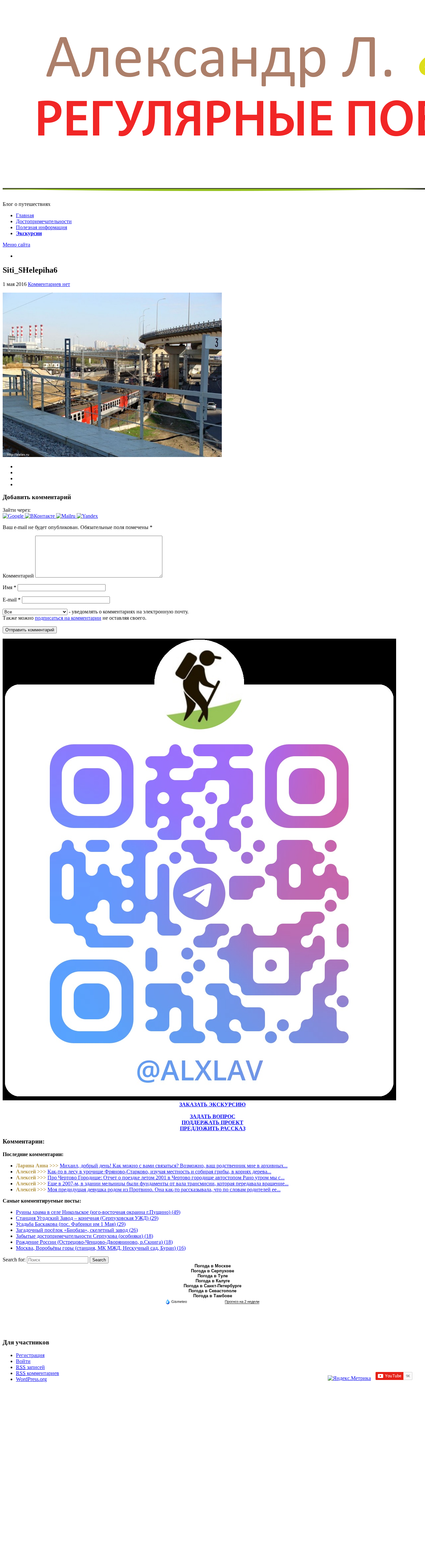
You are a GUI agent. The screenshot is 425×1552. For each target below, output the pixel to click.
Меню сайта (16, 244)
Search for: (14, 1259)
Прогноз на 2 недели (242, 1302)
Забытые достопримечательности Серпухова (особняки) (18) (84, 1236)
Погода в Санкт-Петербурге (212, 1285)
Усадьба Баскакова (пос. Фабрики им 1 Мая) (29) (71, 1224)
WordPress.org (31, 1379)
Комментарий (18, 576)
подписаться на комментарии (68, 618)
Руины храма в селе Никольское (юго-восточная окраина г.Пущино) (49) (98, 1212)
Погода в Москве (213, 1265)
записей (30, 1367)
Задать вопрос (212, 1116)
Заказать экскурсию (212, 1104)
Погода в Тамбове (212, 1295)
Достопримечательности (44, 221)
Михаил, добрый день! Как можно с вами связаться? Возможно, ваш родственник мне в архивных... (174, 1165)
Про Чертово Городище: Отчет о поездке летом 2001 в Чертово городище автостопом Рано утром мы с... (166, 1177)
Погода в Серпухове (212, 1270)
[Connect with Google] (14, 516)
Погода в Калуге (213, 1280)
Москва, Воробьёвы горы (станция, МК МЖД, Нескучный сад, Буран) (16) (101, 1248)
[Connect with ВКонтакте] (40, 516)
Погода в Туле (213, 1275)
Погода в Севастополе (212, 1290)
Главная (25, 215)
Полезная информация (41, 227)
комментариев (37, 1373)
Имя (9, 587)
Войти (23, 1361)
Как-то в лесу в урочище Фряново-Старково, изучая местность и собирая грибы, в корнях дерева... (159, 1171)
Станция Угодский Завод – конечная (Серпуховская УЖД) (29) (87, 1218)
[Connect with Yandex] (87, 516)
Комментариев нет (49, 284)
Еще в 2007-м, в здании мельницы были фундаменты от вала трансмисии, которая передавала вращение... (168, 1183)
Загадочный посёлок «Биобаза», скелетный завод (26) (77, 1230)
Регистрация (30, 1355)
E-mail (12, 599)
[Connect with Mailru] (66, 516)
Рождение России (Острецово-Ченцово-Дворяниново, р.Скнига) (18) (94, 1242)
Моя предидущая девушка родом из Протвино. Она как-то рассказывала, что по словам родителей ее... (164, 1189)
